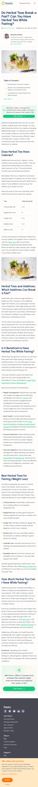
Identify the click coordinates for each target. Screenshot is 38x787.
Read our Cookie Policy (9, 774)
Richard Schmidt (9, 28)
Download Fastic (24, 3)
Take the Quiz (18, 116)
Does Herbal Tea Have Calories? (18, 84)
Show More (17, 44)
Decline (7, 784)
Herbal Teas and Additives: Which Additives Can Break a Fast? (19, 89)
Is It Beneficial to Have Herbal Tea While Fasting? (19, 94)
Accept (7, 780)
